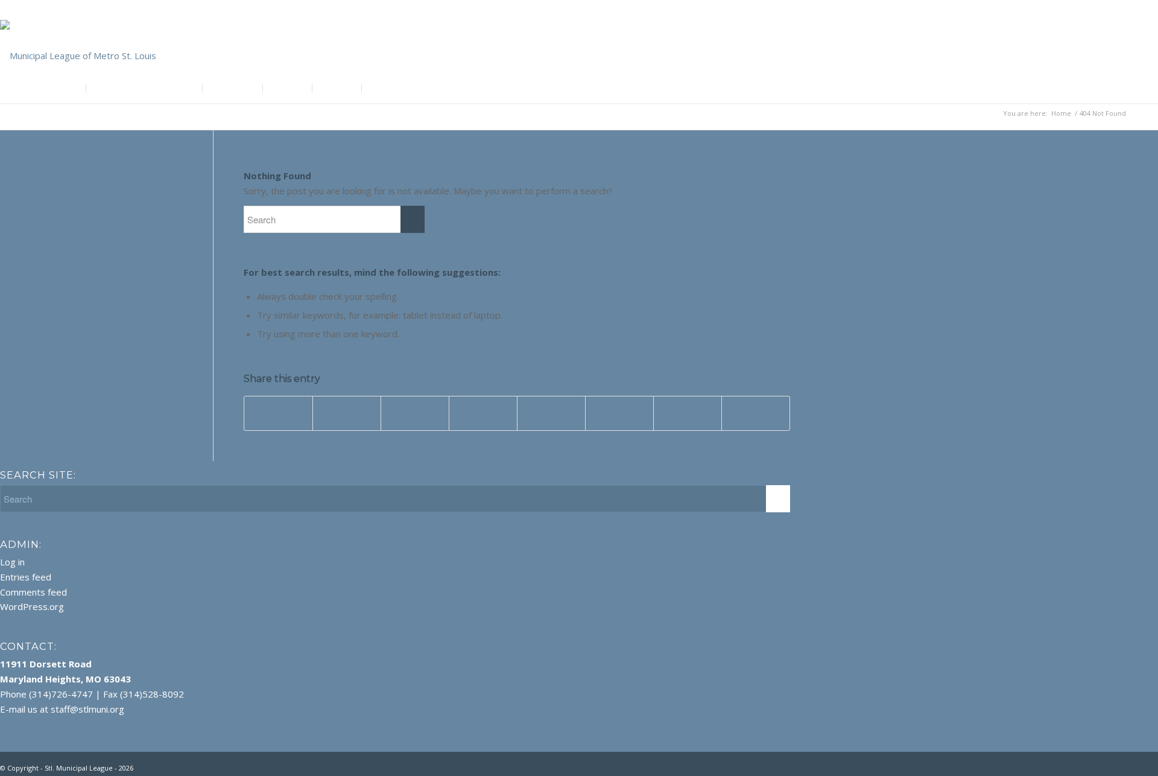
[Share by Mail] (755, 413)
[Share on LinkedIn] (483, 413)
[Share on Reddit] (687, 413)
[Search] (782, 88)
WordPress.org (32, 606)
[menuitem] (39, 88)
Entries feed (25, 577)
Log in (12, 562)
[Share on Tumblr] (551, 413)
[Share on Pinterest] (415, 413)
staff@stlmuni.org (87, 709)
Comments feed (33, 592)
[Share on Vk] (619, 413)
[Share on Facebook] (278, 413)
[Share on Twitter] (347, 413)
